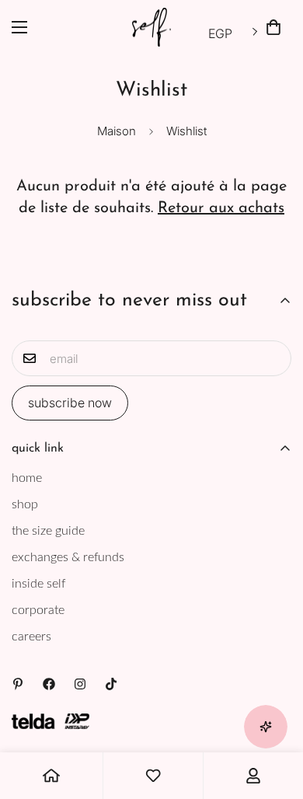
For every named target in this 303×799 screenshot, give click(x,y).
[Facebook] (49, 684)
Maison (116, 131)
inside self (38, 583)
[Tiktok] (111, 684)
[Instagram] (80, 684)
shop (25, 504)
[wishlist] (153, 775)
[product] (51, 775)
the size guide (48, 531)
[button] (273, 27)
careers (31, 636)
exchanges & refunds (68, 557)
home (27, 478)
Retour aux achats (221, 208)
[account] (253, 775)
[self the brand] (151, 27)
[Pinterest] (18, 684)
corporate (38, 610)
